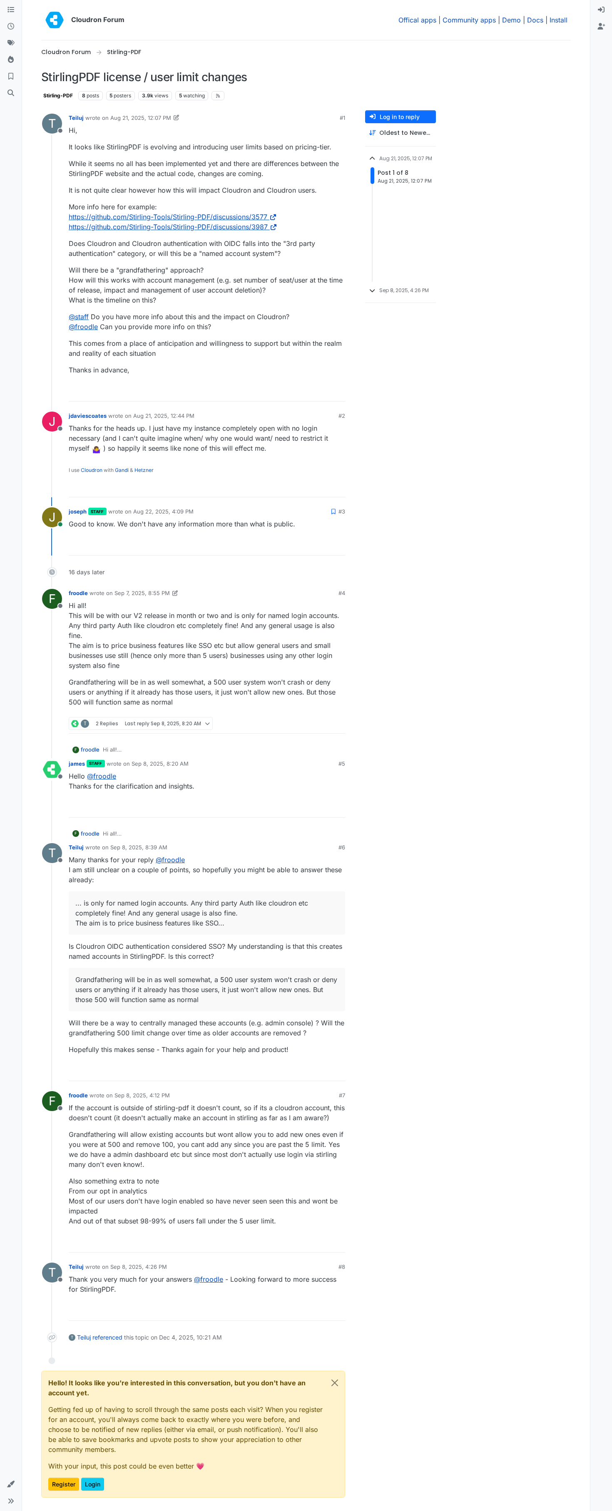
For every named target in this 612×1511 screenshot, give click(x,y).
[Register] (601, 26)
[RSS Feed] (217, 95)
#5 (341, 763)
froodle (78, 593)
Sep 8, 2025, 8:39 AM (138, 847)
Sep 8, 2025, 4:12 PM (142, 1095)
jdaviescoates (88, 415)
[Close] (335, 1382)
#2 (341, 415)
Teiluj (76, 117)
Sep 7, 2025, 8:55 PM (142, 593)
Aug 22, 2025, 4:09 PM (163, 511)
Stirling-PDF (58, 95)
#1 (342, 117)
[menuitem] (601, 10)
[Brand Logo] (55, 20)
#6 (341, 847)
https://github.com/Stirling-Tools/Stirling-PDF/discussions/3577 (168, 217)
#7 (342, 1095)
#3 (341, 511)
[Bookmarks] (10, 76)
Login (92, 1484)
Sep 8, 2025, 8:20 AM (160, 763)
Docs (535, 20)
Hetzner (144, 470)
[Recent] (10, 26)
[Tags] (10, 43)
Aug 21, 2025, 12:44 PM (163, 415)
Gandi (122, 470)
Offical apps (417, 20)
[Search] (10, 93)
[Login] (601, 10)
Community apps (469, 20)
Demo (511, 20)
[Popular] (10, 60)
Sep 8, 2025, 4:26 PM (138, 1266)
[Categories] (10, 10)
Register (63, 1484)
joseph (78, 511)
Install (558, 20)
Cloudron (91, 470)
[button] (10, 1484)
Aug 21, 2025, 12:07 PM (140, 117)
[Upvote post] (325, 391)
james (77, 763)
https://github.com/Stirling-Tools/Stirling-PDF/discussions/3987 (168, 227)
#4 (341, 593)
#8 (341, 1266)
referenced (107, 1337)
